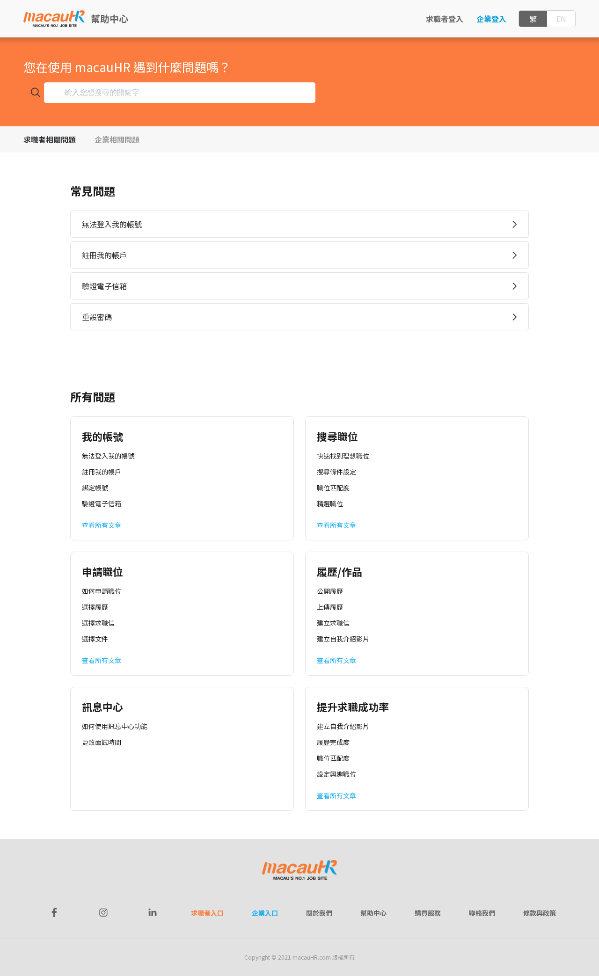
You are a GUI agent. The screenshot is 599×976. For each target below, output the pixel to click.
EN (561, 18)
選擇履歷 (95, 607)
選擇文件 (95, 638)
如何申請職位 (101, 591)
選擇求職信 (98, 622)
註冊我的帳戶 (101, 471)
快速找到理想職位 (343, 455)
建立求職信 (333, 622)
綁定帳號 (95, 487)
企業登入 (491, 18)
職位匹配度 (333, 487)
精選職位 (330, 503)
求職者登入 (444, 18)
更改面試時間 (101, 742)
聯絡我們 (482, 913)
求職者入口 (207, 913)
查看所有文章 (101, 525)
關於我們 (319, 913)
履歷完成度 (333, 742)
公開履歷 (330, 591)
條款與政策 (539, 913)
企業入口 (265, 913)
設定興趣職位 (336, 774)
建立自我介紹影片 (343, 638)
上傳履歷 (330, 607)
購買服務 (428, 913)
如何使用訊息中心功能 (114, 726)
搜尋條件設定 (336, 471)
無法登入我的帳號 (108, 455)
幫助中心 (109, 18)
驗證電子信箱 (101, 503)
